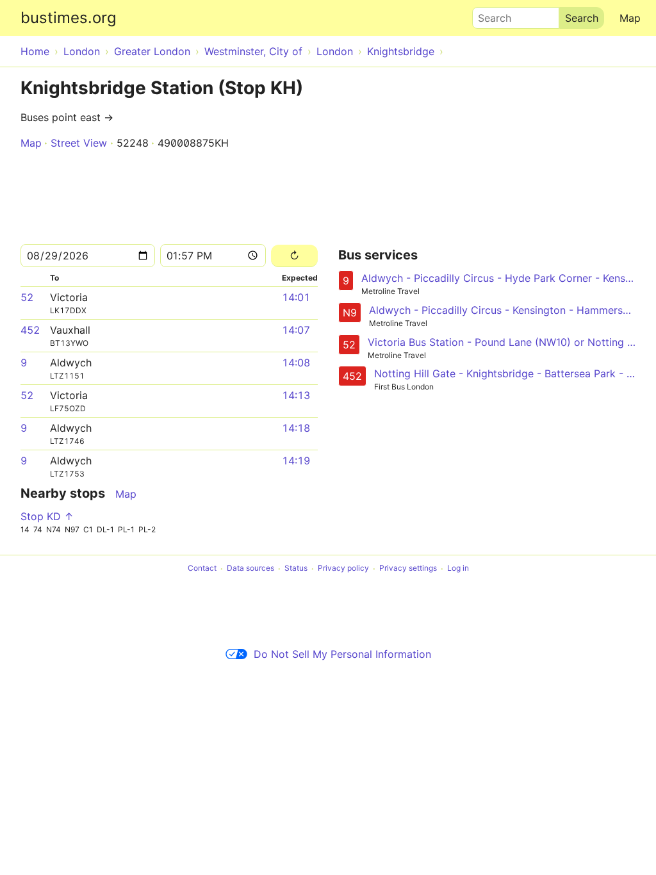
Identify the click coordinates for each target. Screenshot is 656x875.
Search (488, 14)
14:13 (296, 395)
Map (630, 18)
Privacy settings (408, 568)
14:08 (296, 362)
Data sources (250, 568)
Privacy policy (343, 568)
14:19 (296, 460)
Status (296, 568)
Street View (79, 142)
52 (26, 297)
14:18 (296, 427)
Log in (458, 568)
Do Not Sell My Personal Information (342, 654)
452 (30, 329)
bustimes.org (68, 17)
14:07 (296, 329)
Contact (202, 568)
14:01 (296, 297)
